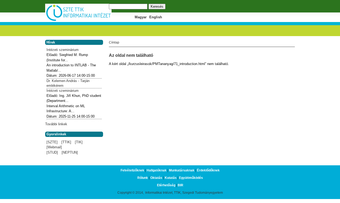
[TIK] (79, 142)
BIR (180, 185)
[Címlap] (78, 20)
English (155, 17)
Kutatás (171, 178)
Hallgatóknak (157, 170)
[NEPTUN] (70, 152)
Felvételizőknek (132, 170)
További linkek (56, 124)
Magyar (141, 17)
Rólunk (142, 178)
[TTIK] (66, 142)
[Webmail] (54, 147)
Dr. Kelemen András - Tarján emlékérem (68, 83)
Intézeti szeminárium (62, 50)
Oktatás (156, 178)
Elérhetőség (166, 185)
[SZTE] (52, 142)
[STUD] (52, 152)
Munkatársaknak (181, 170)
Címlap (114, 42)
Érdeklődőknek (208, 170)
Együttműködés (191, 178)
